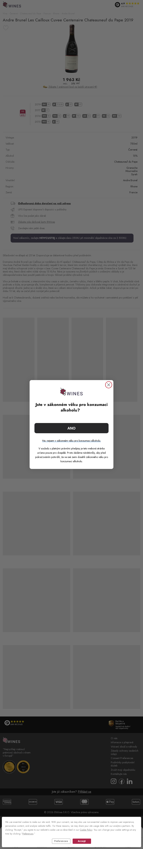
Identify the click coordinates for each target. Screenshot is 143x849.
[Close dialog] (108, 385)
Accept (82, 841)
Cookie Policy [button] (86, 830)
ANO (71, 428)
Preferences (61, 841)
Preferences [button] (27, 833)
